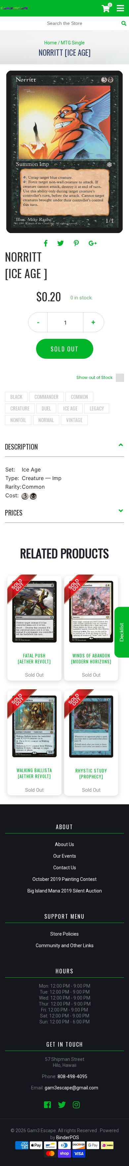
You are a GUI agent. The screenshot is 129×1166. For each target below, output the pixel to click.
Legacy (97, 408)
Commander (46, 396)
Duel (46, 408)
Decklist (121, 632)
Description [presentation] (21, 447)
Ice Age (70, 408)
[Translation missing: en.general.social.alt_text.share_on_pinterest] (77, 243)
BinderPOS (67, 1137)
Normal (46, 419)
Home (50, 42)
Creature (19, 408)
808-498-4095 (72, 1076)
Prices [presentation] (13, 513)
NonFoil (18, 419)
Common (79, 396)
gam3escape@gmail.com (71, 1087)
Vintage (74, 419)
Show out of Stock (94, 377)
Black (16, 396)
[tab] (64, 449)
